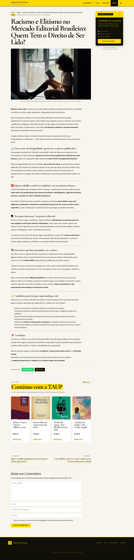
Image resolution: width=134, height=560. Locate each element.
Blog (114, 3)
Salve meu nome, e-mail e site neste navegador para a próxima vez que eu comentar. (43, 520)
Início (13, 12)
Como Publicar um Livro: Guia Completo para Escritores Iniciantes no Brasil (72, 460)
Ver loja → (87, 382)
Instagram (113, 543)
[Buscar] (120, 3)
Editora (106, 3)
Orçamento (87, 3)
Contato (123, 543)
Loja (97, 3)
